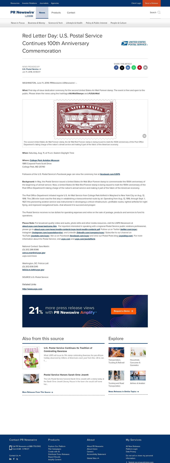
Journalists (44, 3)
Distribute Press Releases (58, 454)
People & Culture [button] (118, 22)
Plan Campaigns (54, 449)
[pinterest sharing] (139, 67)
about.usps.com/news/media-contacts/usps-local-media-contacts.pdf (67, 229)
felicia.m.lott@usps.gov (33, 269)
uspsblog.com (125, 235)
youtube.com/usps (40, 235)
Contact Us (14, 455)
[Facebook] (14, 459)
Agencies (55, 3)
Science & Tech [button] (55, 22)
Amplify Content (54, 459)
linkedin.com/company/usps (90, 232)
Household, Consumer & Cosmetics (135, 363)
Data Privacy (131, 451)
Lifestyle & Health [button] (74, 22)
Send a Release (151, 3)
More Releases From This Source (36, 392)
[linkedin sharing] (128, 67)
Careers (90, 451)
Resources (15, 3)
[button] (85, 119)
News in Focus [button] (18, 22)
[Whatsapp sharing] (133, 67)
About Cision (92, 449)
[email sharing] (145, 67)
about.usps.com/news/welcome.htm (39, 226)
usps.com (65, 238)
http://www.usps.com (32, 288)
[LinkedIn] (10, 459)
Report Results (54, 457)
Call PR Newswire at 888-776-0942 (26, 446)
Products (56, 12)
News (42, 12)
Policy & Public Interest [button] (96, 22)
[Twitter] (17, 459)
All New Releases (133, 446)
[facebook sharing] (116, 67)
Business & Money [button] (36, 22)
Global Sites (92, 458)
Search (153, 12)
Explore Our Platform (56, 446)
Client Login (136, 3)
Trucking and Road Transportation (116, 384)
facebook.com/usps (79, 235)
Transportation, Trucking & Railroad (116, 361)
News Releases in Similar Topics (122, 391)
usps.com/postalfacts (85, 238)
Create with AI (54, 451)
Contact (71, 12)
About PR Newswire (95, 446)
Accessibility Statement (96, 454)
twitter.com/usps (129, 229)
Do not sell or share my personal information (139, 457)
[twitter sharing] (122, 68)
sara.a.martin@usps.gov (33, 252)
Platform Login (132, 449)
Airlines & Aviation (137, 383)
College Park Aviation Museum (44, 160)
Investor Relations (29, 3)
